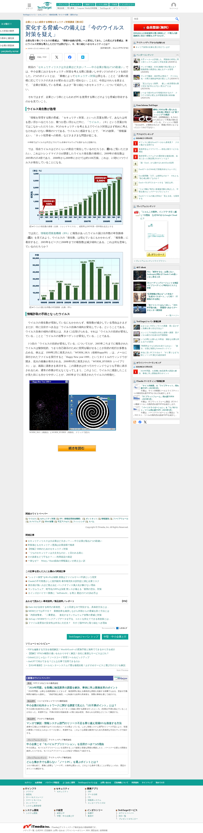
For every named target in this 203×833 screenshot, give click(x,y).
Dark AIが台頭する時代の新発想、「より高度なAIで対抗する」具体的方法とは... (68, 607)
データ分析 (92, 794)
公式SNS (39, 830)
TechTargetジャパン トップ (83, 636)
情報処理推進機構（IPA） (55, 233)
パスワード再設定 (52, 782)
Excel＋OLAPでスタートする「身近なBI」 (157, 183)
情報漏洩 (105, 519)
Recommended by (109, 628)
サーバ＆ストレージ (34, 797)
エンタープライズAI (96, 803)
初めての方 (160, 782)
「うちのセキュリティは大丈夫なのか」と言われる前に (55, 553)
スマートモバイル (33, 800)
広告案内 (48, 830)
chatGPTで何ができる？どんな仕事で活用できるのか (54, 661)
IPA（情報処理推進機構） (70, 519)
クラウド (30, 791)
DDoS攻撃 (49, 521)
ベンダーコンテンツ (145, 55)
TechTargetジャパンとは (87, 782)
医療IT (90, 813)
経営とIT (60, 813)
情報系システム (94, 800)
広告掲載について (121, 782)
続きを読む (77, 448)
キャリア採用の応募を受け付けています (153, 47)
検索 (177, 19)
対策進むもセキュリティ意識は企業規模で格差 (51, 545)
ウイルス (94, 122)
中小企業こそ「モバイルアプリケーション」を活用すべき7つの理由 (65, 744)
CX (89, 797)
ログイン (28, 782)
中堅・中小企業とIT (115, 636)
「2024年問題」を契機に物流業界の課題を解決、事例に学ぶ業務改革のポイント (72, 687)
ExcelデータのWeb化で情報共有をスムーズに (158, 169)
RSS (134, 422)
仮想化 (29, 794)
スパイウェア (35, 521)
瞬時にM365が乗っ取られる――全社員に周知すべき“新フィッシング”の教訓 (166, 112)
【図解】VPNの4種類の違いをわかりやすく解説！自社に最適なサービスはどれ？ (68, 653)
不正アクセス (63, 521)
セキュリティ (62, 791)
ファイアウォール (120, 519)
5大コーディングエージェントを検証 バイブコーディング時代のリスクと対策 (163, 285)
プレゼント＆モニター (128, 819)
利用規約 (135, 782)
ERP (89, 791)
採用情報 (104, 830)
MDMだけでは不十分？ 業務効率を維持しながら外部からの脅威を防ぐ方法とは (68, 611)
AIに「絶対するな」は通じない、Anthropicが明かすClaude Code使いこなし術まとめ (162, 274)
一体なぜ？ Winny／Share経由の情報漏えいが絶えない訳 (56, 561)
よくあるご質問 (69, 782)
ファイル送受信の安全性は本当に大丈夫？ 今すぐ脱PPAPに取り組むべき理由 (67, 623)
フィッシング (79, 521)
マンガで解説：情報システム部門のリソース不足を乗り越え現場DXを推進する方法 (74, 723)
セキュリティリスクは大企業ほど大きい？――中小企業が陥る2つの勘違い (80, 67)
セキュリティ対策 (85, 76)
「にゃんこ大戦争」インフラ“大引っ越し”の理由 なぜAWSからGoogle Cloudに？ (159, 215)
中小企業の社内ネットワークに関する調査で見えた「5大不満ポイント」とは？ (71, 705)
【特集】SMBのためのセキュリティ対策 (48, 549)
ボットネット (91, 519)
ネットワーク (31, 803)
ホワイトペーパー (126, 813)
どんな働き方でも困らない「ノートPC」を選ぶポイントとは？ (62, 762)
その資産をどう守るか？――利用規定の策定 (50, 557)
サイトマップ (147, 782)
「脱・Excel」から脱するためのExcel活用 (156, 163)
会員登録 (38, 782)
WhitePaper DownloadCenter (120, 678)
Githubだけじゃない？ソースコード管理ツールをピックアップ (58, 657)
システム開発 (31, 813)
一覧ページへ (173, 315)
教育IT (90, 816)
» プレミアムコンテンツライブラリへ (150, 261)
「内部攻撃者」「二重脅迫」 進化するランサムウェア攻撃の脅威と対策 (65, 615)
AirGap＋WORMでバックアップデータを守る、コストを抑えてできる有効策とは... (69, 619)
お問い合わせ (106, 782)
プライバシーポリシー (75, 830)
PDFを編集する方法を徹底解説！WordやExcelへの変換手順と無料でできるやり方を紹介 (71, 649)
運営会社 (95, 830)
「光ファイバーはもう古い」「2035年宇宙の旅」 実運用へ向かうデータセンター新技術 (162, 307)
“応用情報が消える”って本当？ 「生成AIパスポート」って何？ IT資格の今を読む (162, 296)
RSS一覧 (122, 816)
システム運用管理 (33, 806)
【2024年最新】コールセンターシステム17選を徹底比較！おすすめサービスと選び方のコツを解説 (76, 665)
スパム (91, 521)
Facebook (140, 422)
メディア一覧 (28, 830)
